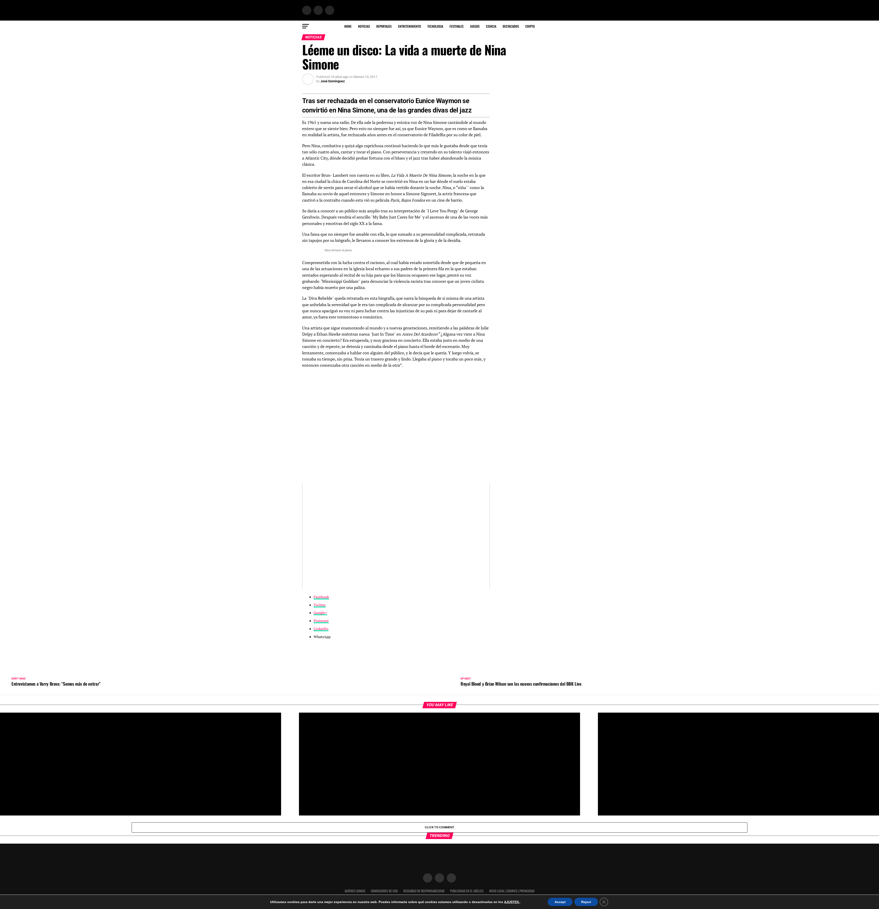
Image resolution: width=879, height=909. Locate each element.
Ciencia (491, 26)
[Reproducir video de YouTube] (396, 535)
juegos (475, 26)
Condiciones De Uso (384, 890)
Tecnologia (435, 26)
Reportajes (384, 26)
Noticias (364, 26)
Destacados (511, 26)
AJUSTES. (512, 902)
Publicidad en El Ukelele (467, 890)
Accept (560, 902)
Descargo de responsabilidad (424, 890)
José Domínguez (332, 81)
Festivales (457, 26)
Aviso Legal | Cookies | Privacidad (511, 890)
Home (348, 26)
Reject (586, 902)
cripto (530, 26)
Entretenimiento (409, 26)
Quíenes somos (355, 890)
